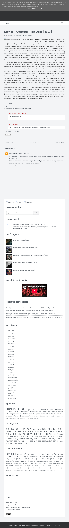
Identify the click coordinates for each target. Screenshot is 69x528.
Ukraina (21, 470)
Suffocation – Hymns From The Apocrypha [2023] (29, 224)
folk (7, 418)
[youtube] (19, 202)
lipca (9, 388)
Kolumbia (8, 470)
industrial (9, 416)
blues (36, 418)
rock (16, 416)
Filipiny (42, 468)
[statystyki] (8, 514)
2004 (12, 436)
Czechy (51, 461)
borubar (12, 153)
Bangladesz (24, 468)
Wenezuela (28, 470)
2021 (9, 344)
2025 (10, 333)
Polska (19, 454)
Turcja (31, 461)
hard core (28, 414)
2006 (44, 436)
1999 (27, 439)
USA (8, 454)
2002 (35, 439)
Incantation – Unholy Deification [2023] (25, 248)
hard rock (13, 418)
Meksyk (58, 461)
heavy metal (46, 411)
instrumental (25, 416)
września (11, 383)
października (12, 380)
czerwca (11, 390)
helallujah (9, 308)
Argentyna (42, 463)
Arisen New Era (16, 119)
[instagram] (28, 202)
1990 (49, 439)
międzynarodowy (41, 461)
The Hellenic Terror (17, 116)
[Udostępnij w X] (9, 135)
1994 (23, 441)
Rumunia (57, 463)
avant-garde (58, 411)
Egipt (31, 468)
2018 (9, 352)
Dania (24, 461)
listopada (11, 377)
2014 (9, 362)
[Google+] (16, 131)
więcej (25, 229)
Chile (33, 466)
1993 (36, 436)
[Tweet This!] (14, 131)
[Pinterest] (18, 131)
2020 (10, 346)
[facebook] (10, 202)
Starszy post (60, 142)
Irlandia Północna (56, 468)
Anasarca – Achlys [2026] (21, 240)
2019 (9, 349)
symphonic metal (15, 414)
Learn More (32, 9)
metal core (35, 416)
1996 (39, 441)
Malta (8, 463)
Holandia (50, 454)
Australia (12, 459)
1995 (31, 441)
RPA (21, 466)
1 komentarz (28, 35)
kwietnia (10, 396)
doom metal (34, 411)
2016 (9, 357)
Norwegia (42, 456)
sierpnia (10, 385)
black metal (45, 409)
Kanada (13, 456)
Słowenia (10, 468)
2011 (9, 370)
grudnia (10, 375)
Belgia (17, 461)
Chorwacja (40, 466)
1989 (61, 441)
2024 (10, 336)
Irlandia (16, 466)
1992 (57, 439)
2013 (9, 364)
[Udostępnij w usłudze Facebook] (10, 135)
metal (51, 414)
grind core (59, 409)
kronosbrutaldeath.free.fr (23, 108)
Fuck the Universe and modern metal (18, 507)
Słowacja (33, 463)
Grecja (50, 456)
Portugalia (53, 466)
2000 (55, 431)
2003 (7, 35)
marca (10, 398)
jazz (58, 414)
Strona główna (34, 142)
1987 (54, 441)
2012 (9, 367)
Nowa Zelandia (23, 463)
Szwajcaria (59, 456)
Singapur (60, 466)
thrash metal (31, 409)
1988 (47, 441)
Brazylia (21, 459)
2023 (10, 339)
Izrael (14, 463)
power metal (40, 414)
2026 (10, 331)
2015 (9, 359)
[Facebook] (12, 131)
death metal (13, 35)
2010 (9, 372)
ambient (43, 416)
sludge (51, 416)
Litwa (46, 466)
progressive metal (17, 411)
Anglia (60, 454)
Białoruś (8, 466)
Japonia (9, 461)
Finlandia (31, 459)
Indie (48, 468)
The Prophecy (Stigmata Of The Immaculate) (35, 127)
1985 (16, 443)
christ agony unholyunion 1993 (32, 314)
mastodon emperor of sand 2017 (33, 308)
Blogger (57, 525)
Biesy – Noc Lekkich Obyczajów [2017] (25, 263)
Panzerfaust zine (11, 503)
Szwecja (30, 454)
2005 (12, 439)
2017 (9, 354)
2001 (15, 441)
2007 (51, 434)
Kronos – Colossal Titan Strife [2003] (28, 32)
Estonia (37, 468)
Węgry (17, 468)
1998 (20, 439)
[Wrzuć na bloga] (7, 135)
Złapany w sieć (11, 505)
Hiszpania (56, 459)
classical (57, 416)
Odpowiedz (12, 166)
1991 (42, 439)
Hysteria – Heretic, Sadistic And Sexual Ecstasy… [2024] (30, 255)
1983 (26, 443)
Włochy (23, 456)
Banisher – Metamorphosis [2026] (24, 270)
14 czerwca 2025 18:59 (22, 153)
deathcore (22, 418)
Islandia (50, 463)
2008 (20, 436)
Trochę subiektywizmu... (13, 509)
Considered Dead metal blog (35, 525)
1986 (21, 443)
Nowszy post (9, 142)
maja (10, 393)
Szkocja (27, 466)
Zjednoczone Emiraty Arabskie (40, 470)
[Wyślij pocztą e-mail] (6, 135)
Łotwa (51, 470)
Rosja (39, 459)
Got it (40, 9)
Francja (19, 35)
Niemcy (40, 454)
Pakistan (15, 470)
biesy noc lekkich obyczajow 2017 (33, 317)
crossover (30, 418)
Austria (47, 459)
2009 (34, 431)
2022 (10, 341)
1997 (8, 441)
